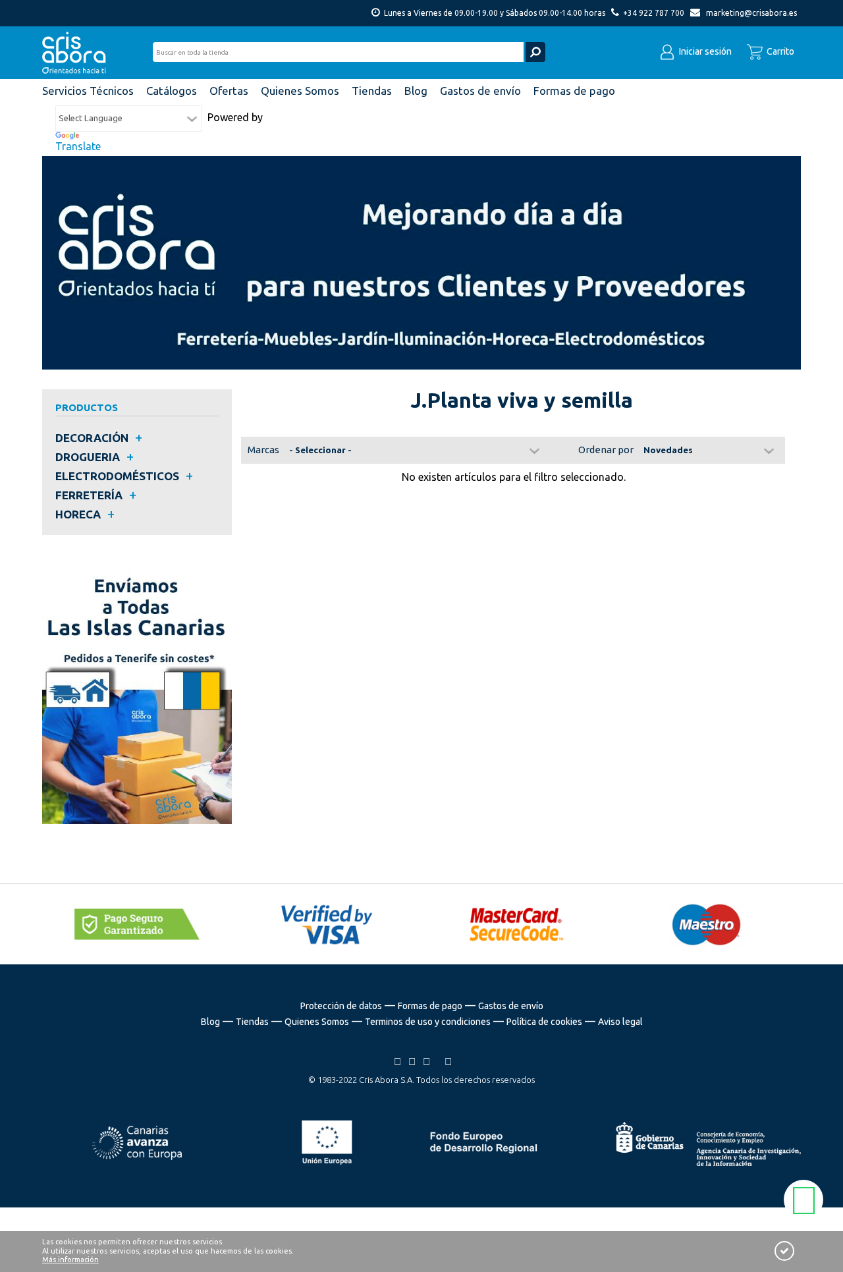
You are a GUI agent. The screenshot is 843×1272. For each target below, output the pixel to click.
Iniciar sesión (704, 51)
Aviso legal (620, 1021)
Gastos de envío (510, 1006)
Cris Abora (77, 52)
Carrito (779, 51)
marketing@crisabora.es (751, 13)
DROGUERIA (87, 457)
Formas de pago (430, 1006)
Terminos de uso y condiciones (428, 1021)
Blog (210, 1021)
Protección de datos (341, 1006)
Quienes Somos (317, 1021)
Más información (70, 1259)
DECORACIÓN (91, 437)
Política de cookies (544, 1021)
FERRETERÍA (88, 495)
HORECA (78, 514)
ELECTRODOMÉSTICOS (117, 476)
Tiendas (252, 1021)
